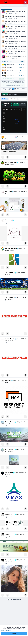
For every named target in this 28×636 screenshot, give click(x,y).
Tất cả (5, 98)
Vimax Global (9, 472)
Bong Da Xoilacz (9, 422)
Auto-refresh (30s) (16, 89)
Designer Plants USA (11, 248)
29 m (6, 165)
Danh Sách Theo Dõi (23, 104)
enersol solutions (10, 137)
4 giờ (6, 563)
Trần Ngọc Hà (10, 70)
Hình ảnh (23, 98)
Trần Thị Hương (10, 64)
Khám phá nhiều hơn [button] (6, 630)
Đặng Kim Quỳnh (10, 75)
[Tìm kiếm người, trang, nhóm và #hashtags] (25, 2)
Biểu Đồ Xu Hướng (16, 104)
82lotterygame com (10, 162)
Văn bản (14, 98)
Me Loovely (8, 191)
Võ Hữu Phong (10, 67)
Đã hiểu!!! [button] (14, 633)
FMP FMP (8, 380)
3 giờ (6, 476)
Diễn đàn (10, 89)
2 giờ (6, 425)
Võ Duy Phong (10, 73)
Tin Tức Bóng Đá (10, 272)
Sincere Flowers (9, 514)
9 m (6, 138)
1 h (6, 194)
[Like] (14, 157)
